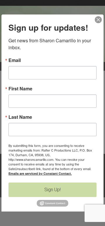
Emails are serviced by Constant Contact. (40, 173)
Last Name (20, 117)
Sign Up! (52, 189)
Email (14, 60)
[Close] (98, 19)
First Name (20, 88)
